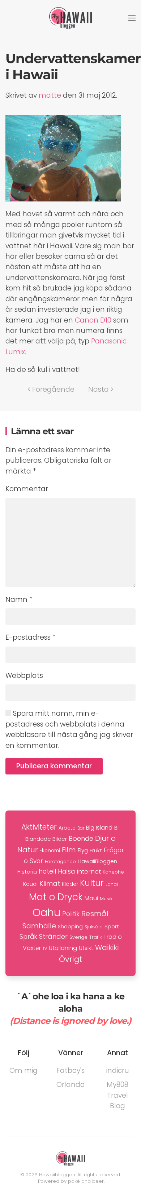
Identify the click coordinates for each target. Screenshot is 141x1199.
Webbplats (24, 675)
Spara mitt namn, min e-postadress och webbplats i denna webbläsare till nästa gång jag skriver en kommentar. (69, 729)
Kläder (70, 884)
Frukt (96, 850)
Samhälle (39, 926)
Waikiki (107, 947)
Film (69, 850)
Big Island (99, 827)
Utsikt (86, 948)
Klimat (49, 883)
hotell (47, 871)
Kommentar (26, 489)
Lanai (112, 884)
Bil (117, 827)
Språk (28, 936)
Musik (106, 898)
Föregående (53, 389)
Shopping (70, 926)
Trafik (95, 937)
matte (50, 95)
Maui (91, 898)
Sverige (78, 937)
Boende (81, 838)
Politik (71, 913)
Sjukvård (94, 927)
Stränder (53, 936)
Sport (111, 926)
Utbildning (63, 948)
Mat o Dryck (56, 897)
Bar (80, 828)
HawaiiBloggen (97, 861)
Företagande (60, 861)
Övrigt (70, 959)
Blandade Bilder (46, 839)
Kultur (92, 883)
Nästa (98, 389)
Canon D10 (93, 320)
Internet (89, 871)
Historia (27, 871)
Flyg (83, 850)
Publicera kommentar (54, 766)
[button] (132, 18)
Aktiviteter (39, 827)
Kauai (30, 884)
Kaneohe (113, 872)
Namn (19, 599)
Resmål (94, 914)
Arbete (67, 828)
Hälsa (66, 871)
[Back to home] (70, 18)
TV (45, 948)
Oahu (46, 912)
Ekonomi (49, 850)
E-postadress (30, 637)
